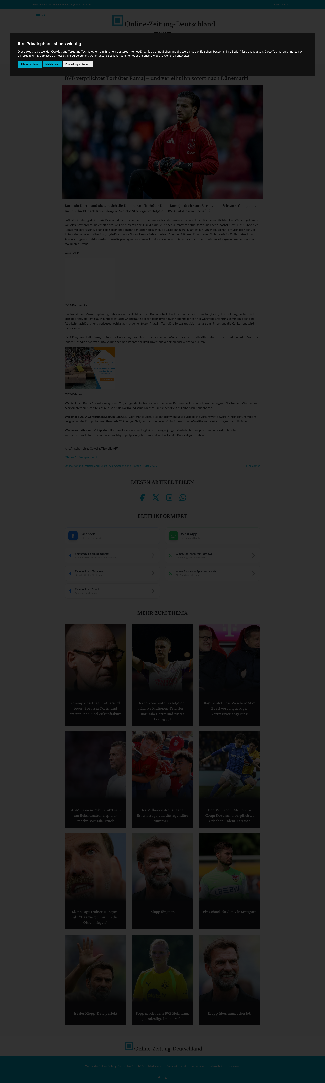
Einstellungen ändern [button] (77, 64)
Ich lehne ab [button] (52, 64)
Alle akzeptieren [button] (30, 64)
